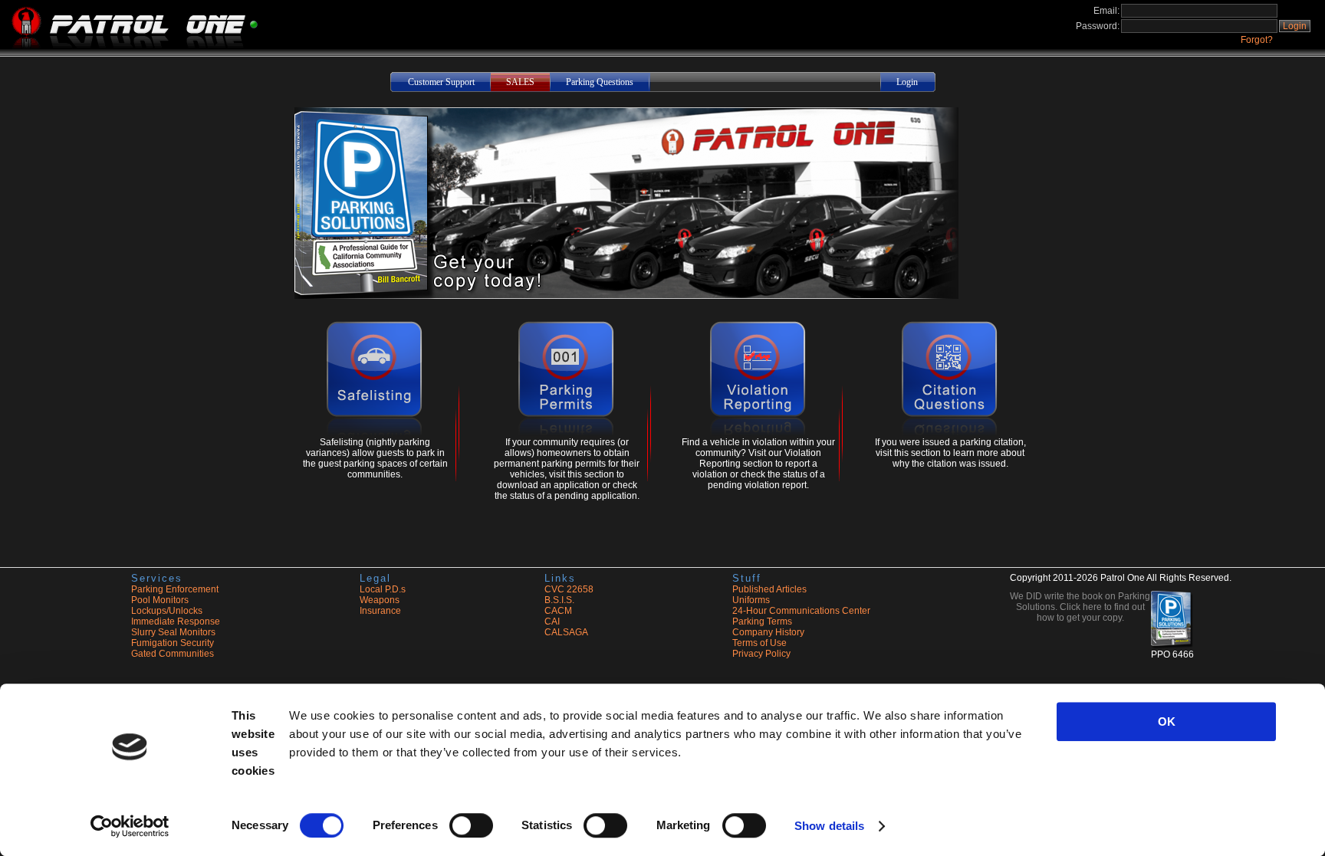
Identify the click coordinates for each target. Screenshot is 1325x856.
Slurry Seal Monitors (173, 632)
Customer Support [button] (441, 82)
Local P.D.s (383, 589)
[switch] (471, 825)
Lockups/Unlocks (166, 610)
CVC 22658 (568, 589)
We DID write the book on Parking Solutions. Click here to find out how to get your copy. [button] (1080, 607)
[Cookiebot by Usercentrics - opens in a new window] (130, 826)
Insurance (380, 610)
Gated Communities (172, 653)
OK (1166, 721)
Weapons (379, 600)
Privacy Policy (761, 653)
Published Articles (769, 589)
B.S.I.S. (559, 600)
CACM (558, 610)
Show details (829, 825)
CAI (552, 621)
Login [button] (1295, 26)
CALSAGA (566, 632)
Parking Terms (762, 621)
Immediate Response (175, 621)
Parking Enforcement (175, 589)
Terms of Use (759, 643)
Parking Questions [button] (599, 82)
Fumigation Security (172, 643)
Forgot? (1257, 39)
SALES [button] (520, 82)
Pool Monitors (160, 600)
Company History (768, 632)
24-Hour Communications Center (801, 610)
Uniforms (751, 600)
